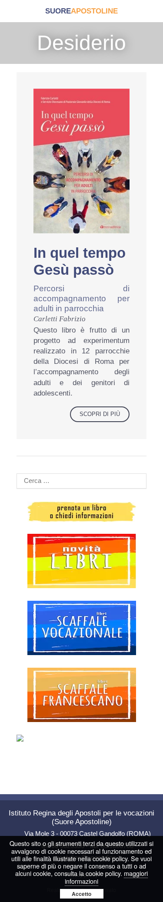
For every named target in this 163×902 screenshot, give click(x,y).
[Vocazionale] (81, 628)
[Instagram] (135, 766)
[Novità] (81, 561)
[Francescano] (81, 695)
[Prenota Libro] (81, 512)
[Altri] (81, 738)
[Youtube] (82, 766)
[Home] (81, 11)
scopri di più (100, 414)
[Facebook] (27, 766)
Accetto (81, 894)
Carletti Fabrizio (59, 319)
